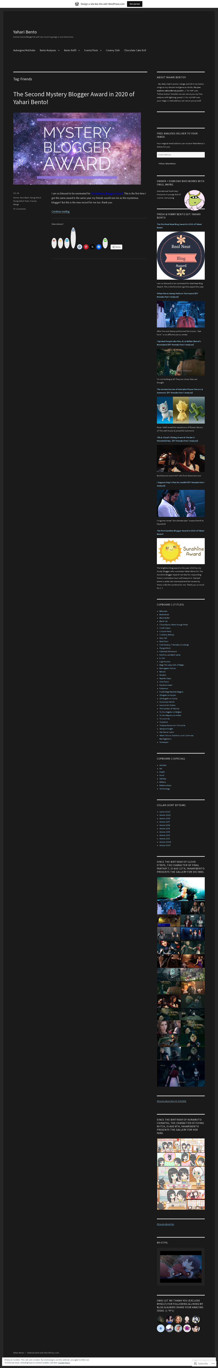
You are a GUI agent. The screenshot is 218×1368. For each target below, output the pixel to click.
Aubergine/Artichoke (24, 50)
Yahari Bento (25, 32)
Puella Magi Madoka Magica (171, 692)
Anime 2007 (165, 845)
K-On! (162, 658)
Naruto (162, 672)
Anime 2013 (164, 835)
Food (161, 775)
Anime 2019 (164, 818)
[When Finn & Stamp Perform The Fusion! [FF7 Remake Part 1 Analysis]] (181, 315)
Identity (162, 779)
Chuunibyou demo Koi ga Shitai (173, 625)
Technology (164, 789)
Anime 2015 (164, 828)
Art (160, 769)
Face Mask (24, 198)
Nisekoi (162, 675)
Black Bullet (164, 618)
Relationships (165, 785)
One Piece (164, 682)
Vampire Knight (166, 729)
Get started (135, 4)
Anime (16, 198)
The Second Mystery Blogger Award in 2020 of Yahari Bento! (74, 98)
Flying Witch (35, 198)
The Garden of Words (169, 709)
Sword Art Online (167, 705)
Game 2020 (164, 812)
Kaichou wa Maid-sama (169, 655)
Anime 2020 (165, 815)
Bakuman (163, 611)
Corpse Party (165, 631)
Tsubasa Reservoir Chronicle (172, 725)
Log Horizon (164, 661)
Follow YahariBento (167, 164)
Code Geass (164, 628)
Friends (33, 201)
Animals (162, 765)
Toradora (163, 722)
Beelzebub (164, 614)
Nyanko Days (165, 678)
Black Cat (163, 621)
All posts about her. (165, 1224)
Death (162, 772)
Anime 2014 (164, 832)
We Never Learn (166, 732)
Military (162, 782)
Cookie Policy (64, 1363)
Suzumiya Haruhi (167, 702)
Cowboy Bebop (166, 635)
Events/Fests (91, 50)
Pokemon (163, 688)
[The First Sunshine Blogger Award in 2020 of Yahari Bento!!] (181, 552)
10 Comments (19, 209)
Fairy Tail (163, 638)
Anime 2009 (165, 842)
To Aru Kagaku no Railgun (170, 712)
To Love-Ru (164, 719)
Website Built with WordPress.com (43, 1353)
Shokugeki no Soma (168, 698)
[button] (181, 889)
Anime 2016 (164, 825)
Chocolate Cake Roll (135, 50)
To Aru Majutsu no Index (170, 715)
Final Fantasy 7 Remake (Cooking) (174, 645)
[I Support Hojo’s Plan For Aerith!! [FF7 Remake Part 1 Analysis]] (181, 504)
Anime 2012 (164, 839)
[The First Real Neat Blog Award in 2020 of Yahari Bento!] (181, 256)
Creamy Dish (113, 50)
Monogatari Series (167, 668)
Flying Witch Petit (21, 201)
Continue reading (61, 211)
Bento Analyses (48, 50)
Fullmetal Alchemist (168, 651)
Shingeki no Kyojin (167, 695)
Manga (16, 204)
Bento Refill (70, 50)
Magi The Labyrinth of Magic (171, 665)
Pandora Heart (165, 685)
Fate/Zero (163, 641)
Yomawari (163, 742)
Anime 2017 (164, 822)
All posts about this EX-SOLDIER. (171, 1101)
